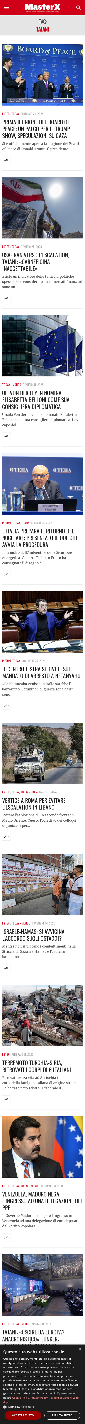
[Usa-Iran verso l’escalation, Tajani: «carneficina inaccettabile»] (42, 207)
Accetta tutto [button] (23, 1415)
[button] (42, 1407)
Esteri (6, 113)
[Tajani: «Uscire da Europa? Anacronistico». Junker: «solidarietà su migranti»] (42, 1285)
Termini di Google (60, 1397)
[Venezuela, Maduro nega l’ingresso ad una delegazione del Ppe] (42, 1147)
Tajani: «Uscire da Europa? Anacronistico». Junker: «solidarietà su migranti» (33, 1339)
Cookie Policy (20, 1397)
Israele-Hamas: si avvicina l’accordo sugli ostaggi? (33, 934)
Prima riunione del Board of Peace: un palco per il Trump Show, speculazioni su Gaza (36, 129)
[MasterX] (42, 7)
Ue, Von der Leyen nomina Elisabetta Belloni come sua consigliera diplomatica (36, 399)
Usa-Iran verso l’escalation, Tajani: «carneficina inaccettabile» (35, 262)
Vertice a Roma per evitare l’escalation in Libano (34, 803)
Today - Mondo (11, 384)
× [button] (80, 1349)
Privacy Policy (39, 1397)
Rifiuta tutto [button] (62, 1415)
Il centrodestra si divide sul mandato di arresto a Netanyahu (41, 672)
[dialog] (42, 1384)
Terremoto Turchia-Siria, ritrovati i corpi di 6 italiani (36, 1066)
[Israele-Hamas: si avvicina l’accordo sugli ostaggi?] (42, 884)
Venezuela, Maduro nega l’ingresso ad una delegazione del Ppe (42, 1201)
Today (15, 113)
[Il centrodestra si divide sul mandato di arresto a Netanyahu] (42, 622)
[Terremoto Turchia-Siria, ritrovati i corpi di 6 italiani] (42, 1015)
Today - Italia (20, 522)
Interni (6, 522)
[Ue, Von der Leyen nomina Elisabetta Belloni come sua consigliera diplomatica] (42, 345)
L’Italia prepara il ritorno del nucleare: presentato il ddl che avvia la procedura (40, 538)
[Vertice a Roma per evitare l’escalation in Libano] (42, 753)
